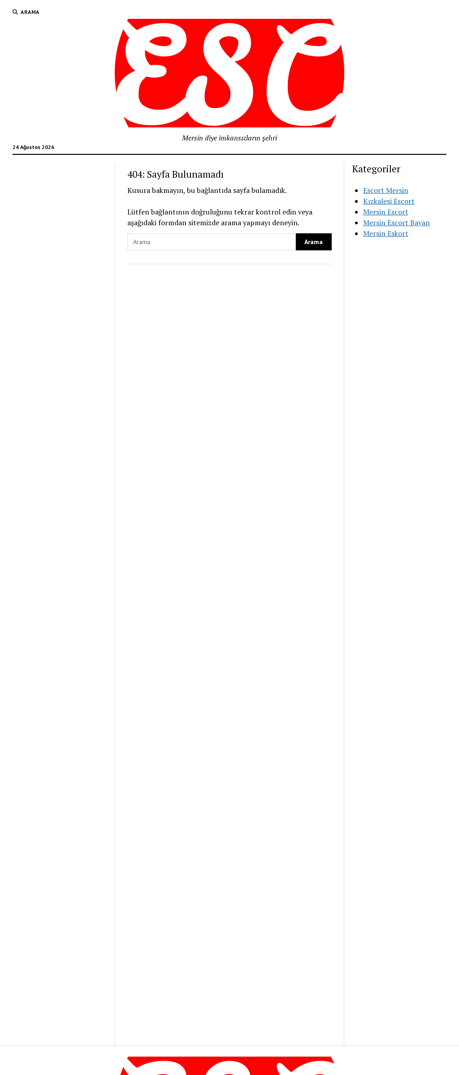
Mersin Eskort (385, 233)
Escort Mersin (385, 190)
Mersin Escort (385, 212)
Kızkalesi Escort (389, 201)
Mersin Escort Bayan (396, 222)
